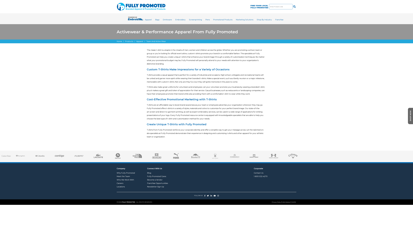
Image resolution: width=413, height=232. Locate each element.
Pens (207, 20)
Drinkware (167, 20)
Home (119, 41)
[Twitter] (208, 196)
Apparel (148, 20)
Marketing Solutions (244, 20)
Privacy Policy (276, 202)
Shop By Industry (264, 20)
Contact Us (258, 173)
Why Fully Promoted (126, 173)
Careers (120, 183)
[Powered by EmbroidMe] (135, 20)
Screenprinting (195, 20)
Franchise (279, 20)
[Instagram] (218, 196)
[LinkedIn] (211, 196)
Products (129, 41)
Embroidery (180, 20)
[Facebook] (204, 196)
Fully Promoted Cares (156, 176)
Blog (149, 173)
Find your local (259, 7)
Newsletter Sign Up (155, 187)
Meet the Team (123, 176)
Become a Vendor (155, 180)
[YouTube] (215, 196)
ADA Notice (286, 202)
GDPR (294, 202)
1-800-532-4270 (260, 176)
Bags (157, 20)
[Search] (294, 6)
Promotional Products (222, 20)
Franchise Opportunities (157, 183)
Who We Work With (125, 180)
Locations (121, 187)
